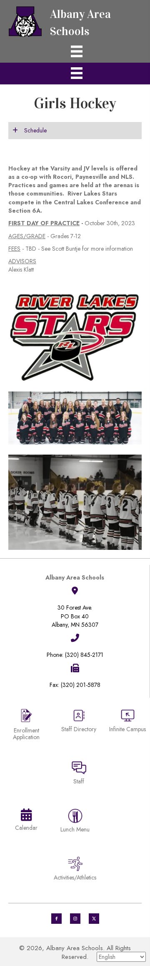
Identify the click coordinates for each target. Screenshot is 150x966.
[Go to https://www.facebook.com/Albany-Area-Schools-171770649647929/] (56, 918)
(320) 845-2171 (84, 655)
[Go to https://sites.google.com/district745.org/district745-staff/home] (79, 774)
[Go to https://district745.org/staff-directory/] (79, 724)
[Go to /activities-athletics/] (75, 870)
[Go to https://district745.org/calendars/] (26, 821)
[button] (75, 130)
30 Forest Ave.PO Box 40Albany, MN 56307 (75, 616)
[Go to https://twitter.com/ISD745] (94, 918)
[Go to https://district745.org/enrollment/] (26, 725)
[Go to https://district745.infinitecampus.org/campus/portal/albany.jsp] (127, 721)
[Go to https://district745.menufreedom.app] (75, 822)
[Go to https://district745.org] (75, 20)
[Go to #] (75, 918)
